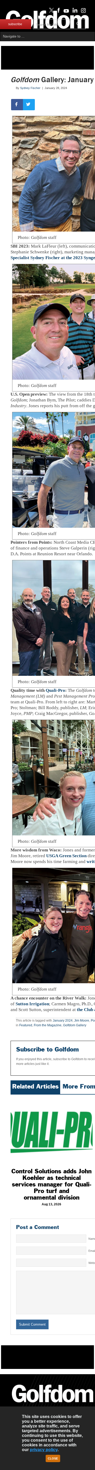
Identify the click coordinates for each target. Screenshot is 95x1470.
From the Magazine (47, 1025)
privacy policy (44, 1449)
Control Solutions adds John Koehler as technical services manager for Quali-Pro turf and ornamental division (51, 1184)
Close (53, 1458)
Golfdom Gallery (74, 1025)
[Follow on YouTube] (64, 11)
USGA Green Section (66, 855)
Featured (25, 1025)
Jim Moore (81, 1020)
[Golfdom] (52, 1404)
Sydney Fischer (30, 88)
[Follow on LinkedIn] (74, 11)
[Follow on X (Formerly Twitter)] (50, 11)
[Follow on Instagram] (82, 11)
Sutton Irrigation (32, 1003)
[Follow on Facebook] (58, 11)
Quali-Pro (55, 690)
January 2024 (63, 1020)
